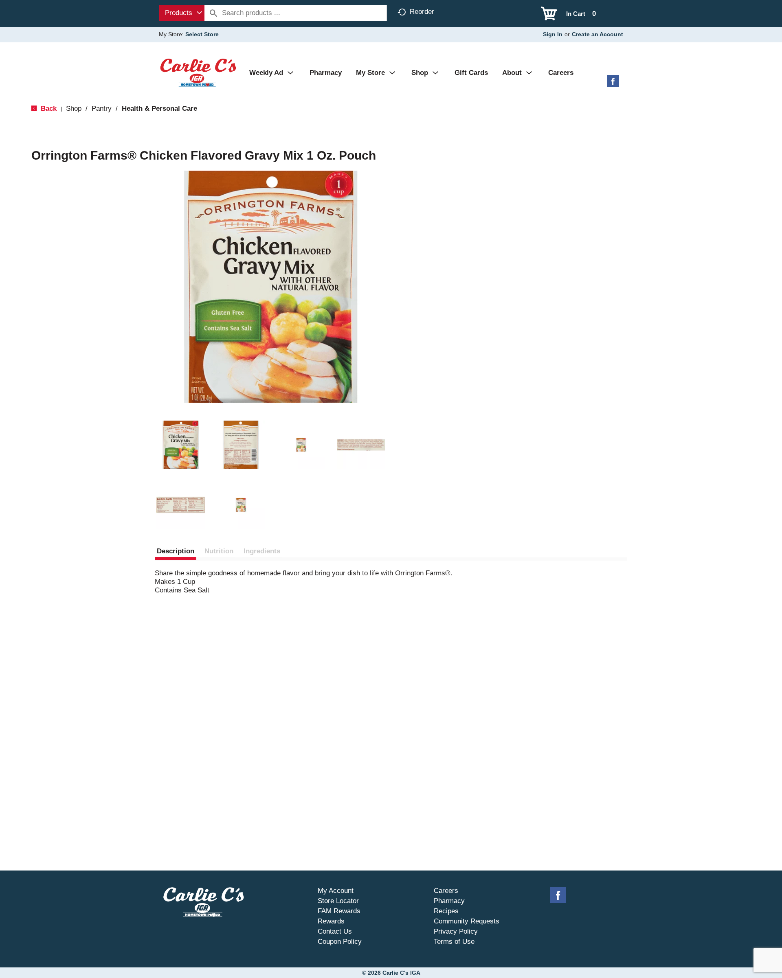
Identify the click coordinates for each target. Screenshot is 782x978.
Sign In (552, 34)
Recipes (446, 911)
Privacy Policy (456, 931)
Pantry (102, 108)
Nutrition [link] (218, 551)
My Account (336, 891)
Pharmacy (449, 901)
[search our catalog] (213, 13)
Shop (73, 108)
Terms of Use (454, 941)
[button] (181, 445)
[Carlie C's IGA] (198, 72)
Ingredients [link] (262, 551)
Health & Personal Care (159, 108)
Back (48, 108)
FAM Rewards (339, 911)
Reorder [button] (422, 11)
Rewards (331, 921)
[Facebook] (613, 84)
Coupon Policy (340, 941)
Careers (446, 891)
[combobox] (181, 13)
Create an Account (597, 34)
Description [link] (175, 551)
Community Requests (466, 921)
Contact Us (335, 931)
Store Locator (338, 901)
